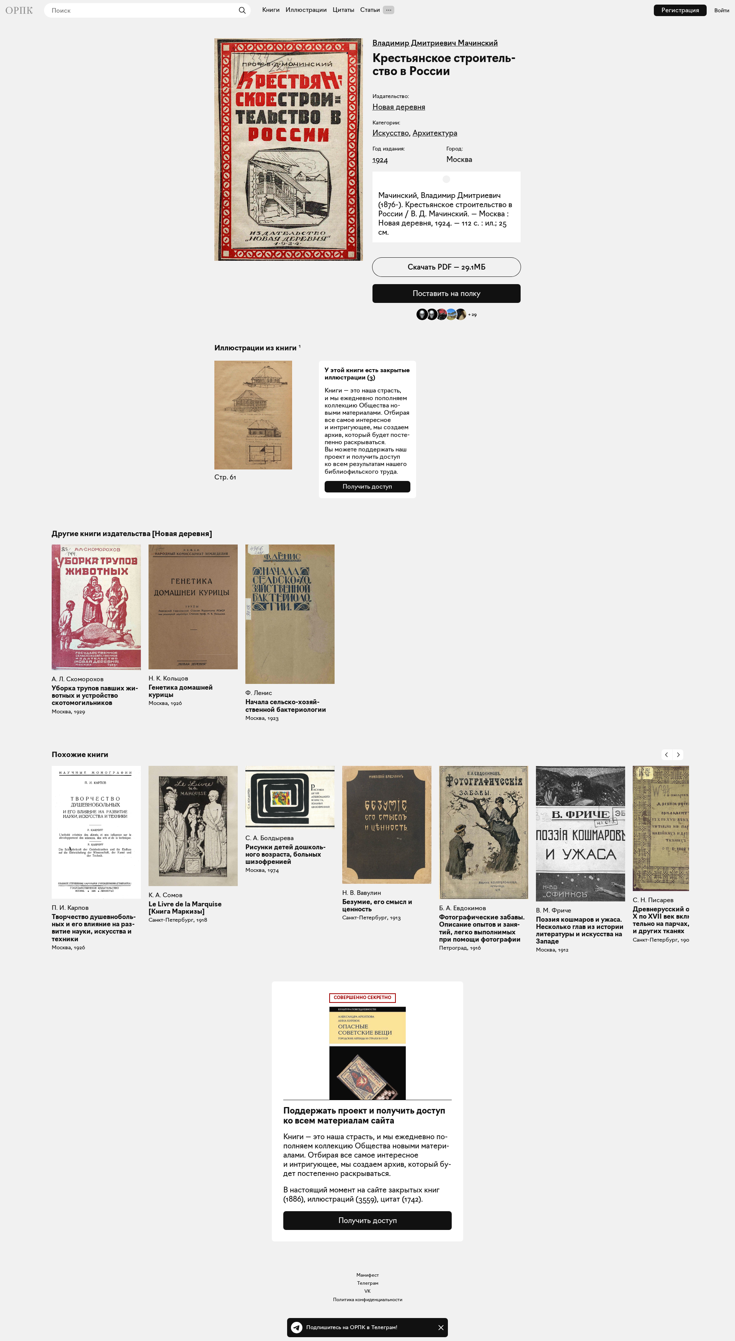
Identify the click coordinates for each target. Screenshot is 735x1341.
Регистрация (680, 10)
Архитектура (435, 132)
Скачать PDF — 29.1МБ (446, 266)
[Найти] (240, 10)
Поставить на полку (446, 293)
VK (367, 1291)
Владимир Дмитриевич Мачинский (435, 42)
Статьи (370, 10)
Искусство (390, 132)
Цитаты (343, 10)
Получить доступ (367, 486)
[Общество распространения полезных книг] (19, 10)
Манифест (367, 1275)
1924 (380, 159)
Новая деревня (398, 106)
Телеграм (367, 1283)
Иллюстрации (306, 10)
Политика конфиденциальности (367, 1299)
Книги (271, 10)
